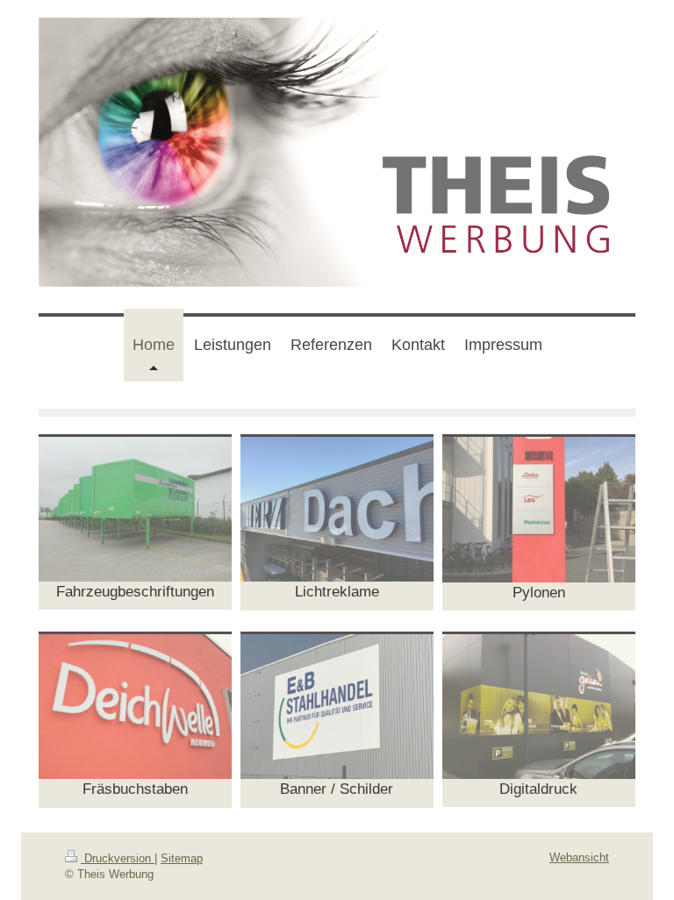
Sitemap (182, 858)
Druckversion (117, 858)
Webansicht (579, 857)
